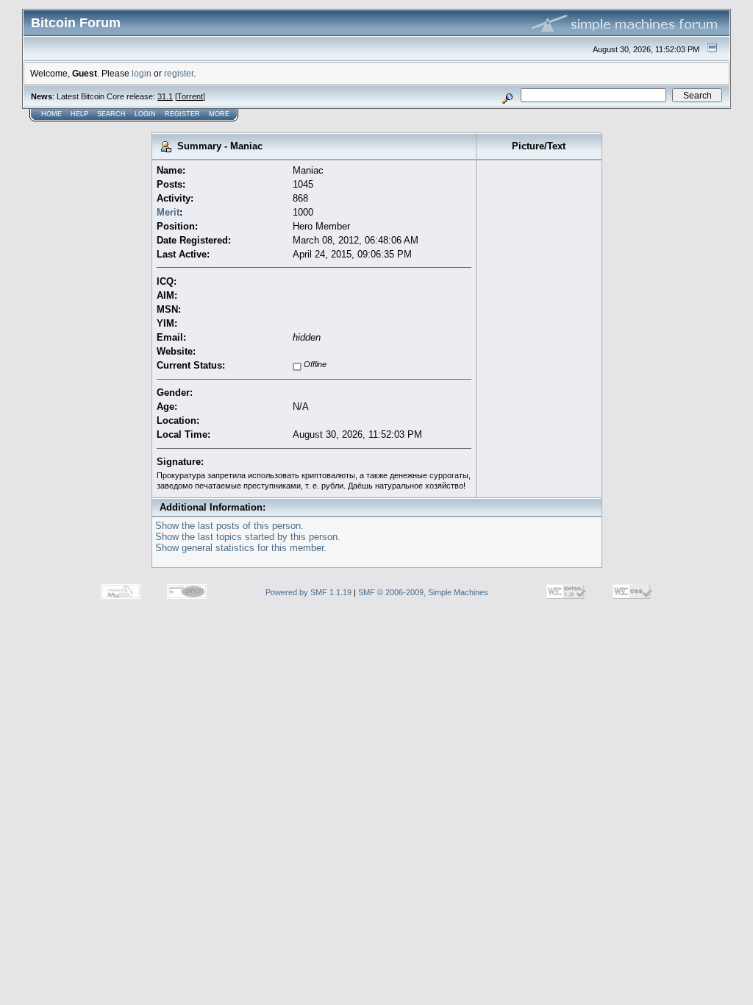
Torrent (190, 96)
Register (182, 114)
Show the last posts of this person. (229, 525)
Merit (168, 212)
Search (111, 114)
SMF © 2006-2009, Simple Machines (423, 592)
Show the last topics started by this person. (247, 536)
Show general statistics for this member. (240, 547)
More (219, 114)
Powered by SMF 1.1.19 (308, 592)
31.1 (165, 96)
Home (51, 114)
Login (145, 114)
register (178, 73)
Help (79, 114)
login (141, 73)
